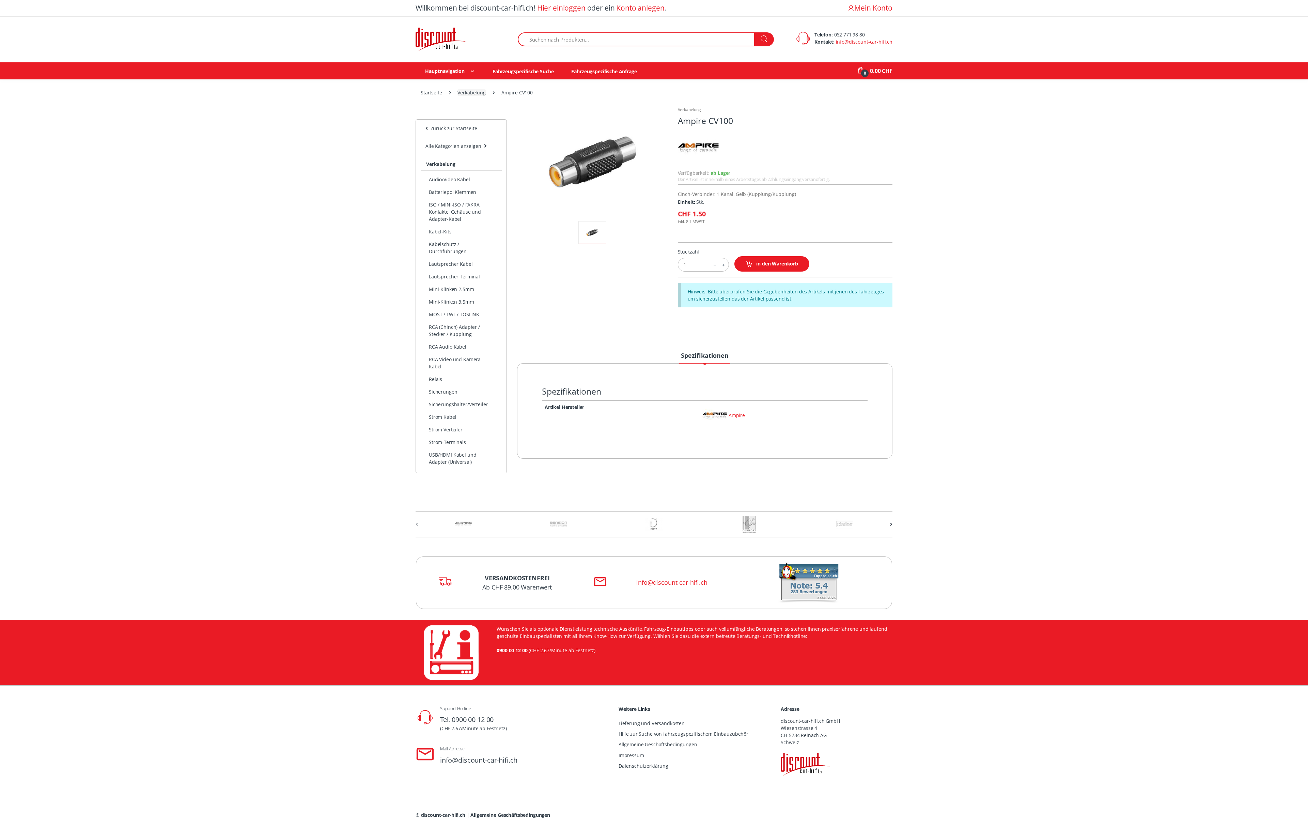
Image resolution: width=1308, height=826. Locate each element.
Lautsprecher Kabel (450, 264)
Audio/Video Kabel (449, 179)
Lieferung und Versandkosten (652, 723)
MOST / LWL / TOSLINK (454, 314)
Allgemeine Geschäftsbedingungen (658, 744)
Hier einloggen (561, 8)
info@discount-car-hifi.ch (864, 42)
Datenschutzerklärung (643, 766)
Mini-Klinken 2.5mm (451, 289)
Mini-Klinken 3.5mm (451, 302)
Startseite (431, 92)
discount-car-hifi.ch (443, 815)
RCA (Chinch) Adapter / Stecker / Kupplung (454, 330)
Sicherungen (443, 391)
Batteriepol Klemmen (452, 192)
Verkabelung (471, 92)
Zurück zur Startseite (452, 128)
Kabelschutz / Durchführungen (448, 248)
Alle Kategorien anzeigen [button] (453, 146)
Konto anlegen (640, 8)
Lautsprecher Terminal (454, 276)
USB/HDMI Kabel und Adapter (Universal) (452, 458)
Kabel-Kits (440, 231)
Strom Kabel (442, 417)
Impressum (631, 755)
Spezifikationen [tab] (705, 355)
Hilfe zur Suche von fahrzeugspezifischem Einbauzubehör (683, 734)
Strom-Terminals (447, 442)
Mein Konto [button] (873, 8)
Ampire (737, 415)
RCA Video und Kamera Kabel (455, 363)
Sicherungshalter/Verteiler (458, 404)
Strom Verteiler (446, 429)
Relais (435, 379)
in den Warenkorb (776, 263)
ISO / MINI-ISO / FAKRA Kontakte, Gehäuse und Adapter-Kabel (455, 211)
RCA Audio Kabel (447, 346)
